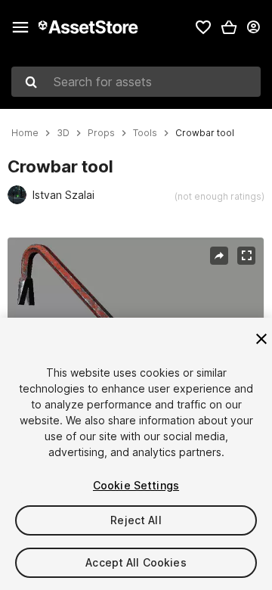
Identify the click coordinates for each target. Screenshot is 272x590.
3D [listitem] (63, 133)
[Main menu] (20, 27)
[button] (229, 27)
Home (25, 133)
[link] (203, 27)
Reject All (135, 520)
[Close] (261, 339)
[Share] (219, 256)
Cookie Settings (136, 485)
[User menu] (253, 27)
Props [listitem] (101, 133)
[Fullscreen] (246, 256)
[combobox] (136, 82)
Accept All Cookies (136, 562)
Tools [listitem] (145, 133)
